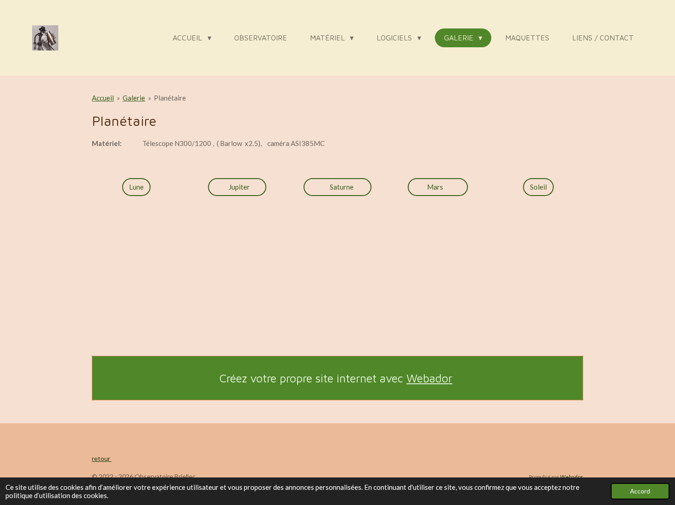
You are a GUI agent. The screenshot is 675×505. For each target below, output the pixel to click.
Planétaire (170, 98)
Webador (429, 378)
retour (102, 458)
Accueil (103, 98)
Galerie (134, 98)
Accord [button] (640, 491)
